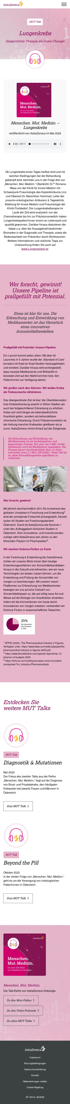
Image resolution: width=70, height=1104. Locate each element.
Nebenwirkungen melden (35, 1081)
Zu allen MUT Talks (19, 1021)
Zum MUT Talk (16, 806)
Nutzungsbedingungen (35, 1063)
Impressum (35, 1057)
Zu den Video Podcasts (22, 1010)
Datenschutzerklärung (35, 1069)
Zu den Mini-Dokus (19, 1000)
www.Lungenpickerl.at (34, 249)
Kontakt (35, 1075)
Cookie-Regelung (35, 1087)
